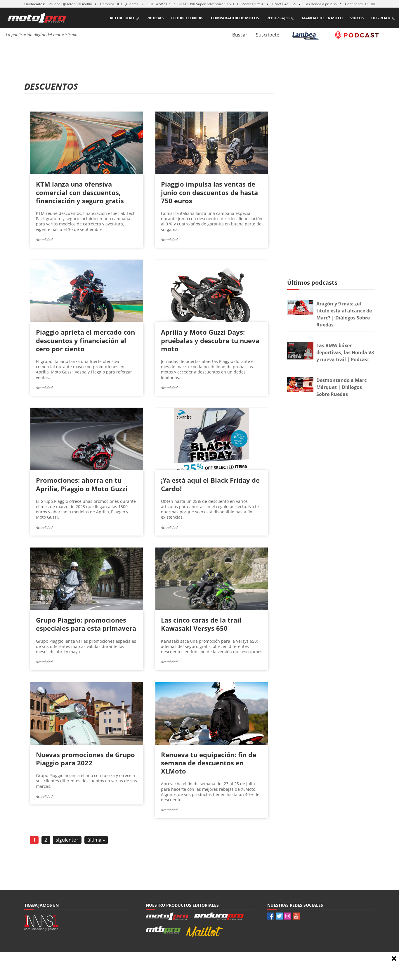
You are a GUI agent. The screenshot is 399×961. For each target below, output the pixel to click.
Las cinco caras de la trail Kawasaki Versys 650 (201, 624)
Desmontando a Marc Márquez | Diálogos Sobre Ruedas (341, 387)
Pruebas (155, 17)
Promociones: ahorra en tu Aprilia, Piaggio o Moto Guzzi (82, 484)
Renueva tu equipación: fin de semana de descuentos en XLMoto (208, 762)
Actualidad (122, 17)
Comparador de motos (235, 17)
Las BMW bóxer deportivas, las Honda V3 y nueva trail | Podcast (345, 352)
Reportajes (277, 17)
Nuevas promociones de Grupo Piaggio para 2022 (85, 758)
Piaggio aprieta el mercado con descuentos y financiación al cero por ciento (85, 340)
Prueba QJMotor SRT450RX (70, 3)
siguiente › (67, 840)
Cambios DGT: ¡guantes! (119, 3)
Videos (357, 17)
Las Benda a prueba (320, 3)
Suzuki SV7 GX (159, 3)
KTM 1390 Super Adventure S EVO (206, 3)
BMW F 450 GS (284, 3)
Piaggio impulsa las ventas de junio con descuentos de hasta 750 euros (209, 192)
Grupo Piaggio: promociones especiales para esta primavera (86, 624)
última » (96, 840)
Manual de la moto (322, 17)
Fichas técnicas (187, 17)
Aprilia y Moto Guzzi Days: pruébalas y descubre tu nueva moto (210, 340)
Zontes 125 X (253, 3)
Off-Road (381, 17)
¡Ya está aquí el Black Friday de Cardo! (210, 484)
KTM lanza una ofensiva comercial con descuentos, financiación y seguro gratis (80, 192)
